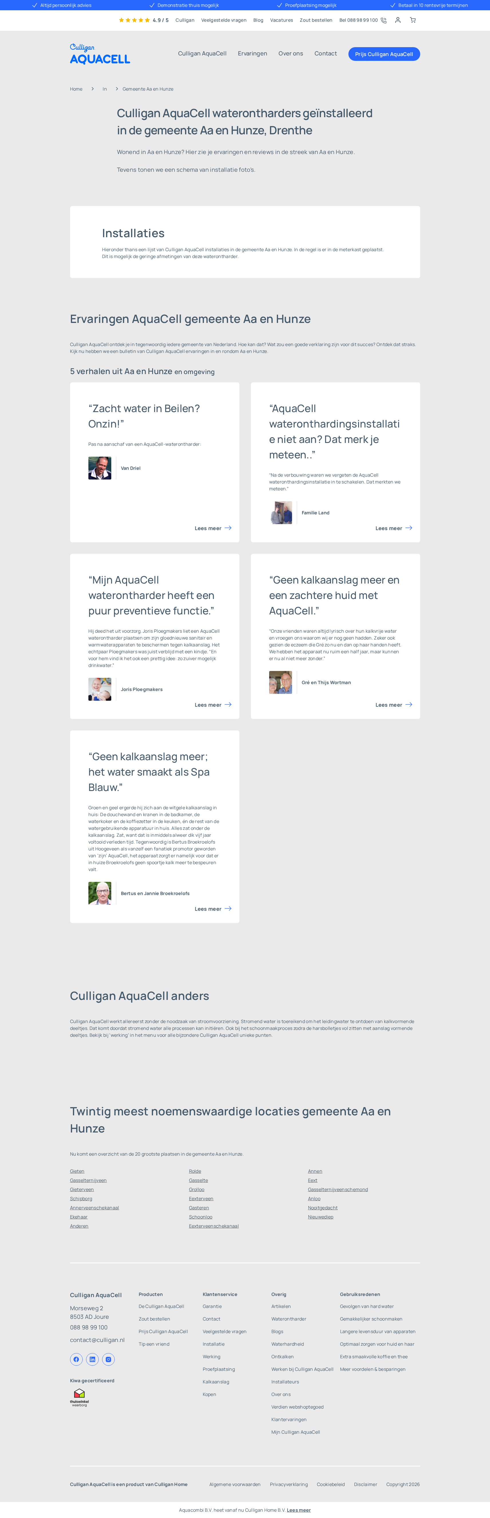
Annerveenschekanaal (94, 1208)
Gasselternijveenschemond (338, 1189)
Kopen (210, 1394)
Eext (313, 1180)
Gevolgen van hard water (367, 1306)
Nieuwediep (321, 1217)
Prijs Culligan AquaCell (384, 54)
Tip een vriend (154, 1344)
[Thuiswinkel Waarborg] (97, 1398)
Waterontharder (288, 1319)
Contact (326, 53)
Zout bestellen (316, 20)
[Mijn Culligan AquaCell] (398, 20)
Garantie (212, 1306)
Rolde (195, 1171)
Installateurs (285, 1382)
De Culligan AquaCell (161, 1306)
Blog (258, 20)
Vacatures (281, 20)
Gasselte (198, 1180)
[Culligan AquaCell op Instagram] (108, 1359)
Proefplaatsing (219, 1369)
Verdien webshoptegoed (297, 1407)
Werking (212, 1356)
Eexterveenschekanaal (214, 1226)
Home (76, 89)
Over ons (291, 53)
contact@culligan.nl (97, 1340)
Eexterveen (201, 1198)
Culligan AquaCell (202, 53)
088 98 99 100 (89, 1327)
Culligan (185, 20)
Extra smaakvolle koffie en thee (374, 1356)
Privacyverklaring (289, 1484)
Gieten (77, 1171)
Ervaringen (252, 53)
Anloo (314, 1198)
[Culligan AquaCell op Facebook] (76, 1359)
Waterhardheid (287, 1344)
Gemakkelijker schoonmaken (371, 1319)
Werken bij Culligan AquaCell (302, 1369)
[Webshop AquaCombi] (412, 20)
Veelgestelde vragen (224, 20)
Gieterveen (82, 1189)
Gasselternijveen (88, 1180)
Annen (315, 1171)
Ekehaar (79, 1217)
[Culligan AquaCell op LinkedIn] (92, 1359)
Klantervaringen (289, 1419)
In (105, 89)
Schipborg (81, 1198)
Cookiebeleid (331, 1484)
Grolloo (197, 1189)
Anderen (79, 1226)
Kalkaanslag (216, 1382)
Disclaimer (365, 1484)
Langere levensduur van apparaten (378, 1331)
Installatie (214, 1344)
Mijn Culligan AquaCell (295, 1432)
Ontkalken (282, 1356)
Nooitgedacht (323, 1208)
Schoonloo (201, 1217)
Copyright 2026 (403, 1484)
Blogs (277, 1331)
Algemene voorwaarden (235, 1484)
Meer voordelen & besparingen (373, 1369)
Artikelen (281, 1306)
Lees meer (208, 528)
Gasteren (199, 1208)
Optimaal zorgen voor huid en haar (377, 1344)
